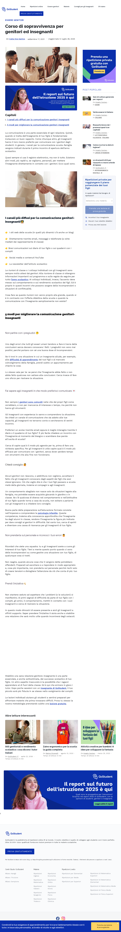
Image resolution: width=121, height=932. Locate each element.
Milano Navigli (10, 873)
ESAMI (97, 105)
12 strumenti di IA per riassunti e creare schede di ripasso (104, 162)
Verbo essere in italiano (103, 112)
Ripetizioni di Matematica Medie (103, 886)
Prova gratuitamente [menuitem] (31, 13)
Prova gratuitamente (20, 851)
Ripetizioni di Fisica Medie (100, 890)
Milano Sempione (12, 881)
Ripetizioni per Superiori (71, 881)
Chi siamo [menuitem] (101, 6)
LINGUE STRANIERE (102, 153)
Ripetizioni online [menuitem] (36, 6)
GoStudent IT (101, 168)
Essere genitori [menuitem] (53, 6)
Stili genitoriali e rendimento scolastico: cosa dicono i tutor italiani (21, 749)
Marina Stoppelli (52, 753)
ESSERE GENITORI (14, 20)
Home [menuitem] (23, 6)
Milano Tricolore (11, 877)
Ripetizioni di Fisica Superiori (101, 894)
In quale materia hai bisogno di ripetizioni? (97, 194)
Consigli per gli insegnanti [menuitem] (83, 6)
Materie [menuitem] (66, 6)
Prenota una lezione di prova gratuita (99, 209)
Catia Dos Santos (17, 39)
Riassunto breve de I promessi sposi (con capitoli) (101, 127)
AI (101, 173)
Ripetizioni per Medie (70, 877)
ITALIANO (98, 117)
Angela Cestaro (101, 102)
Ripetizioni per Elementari (72, 873)
